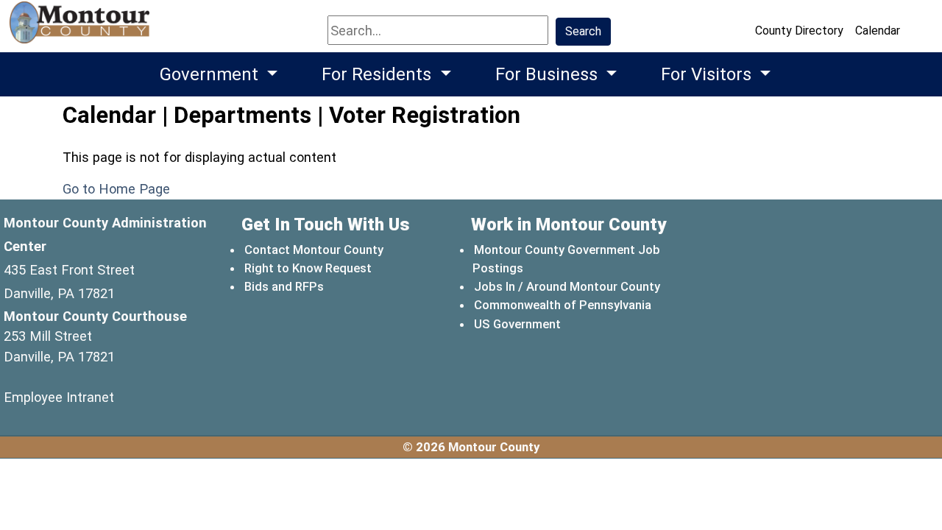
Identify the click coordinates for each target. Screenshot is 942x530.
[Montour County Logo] (81, 29)
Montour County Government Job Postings (566, 258)
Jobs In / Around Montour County (567, 286)
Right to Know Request (308, 268)
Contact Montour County (313, 249)
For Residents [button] (379, 74)
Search (583, 31)
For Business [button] (548, 74)
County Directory (799, 31)
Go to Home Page (116, 189)
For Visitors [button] (708, 74)
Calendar (877, 31)
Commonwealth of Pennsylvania (563, 304)
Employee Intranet (59, 397)
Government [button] (211, 74)
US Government (518, 323)
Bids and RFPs (284, 286)
